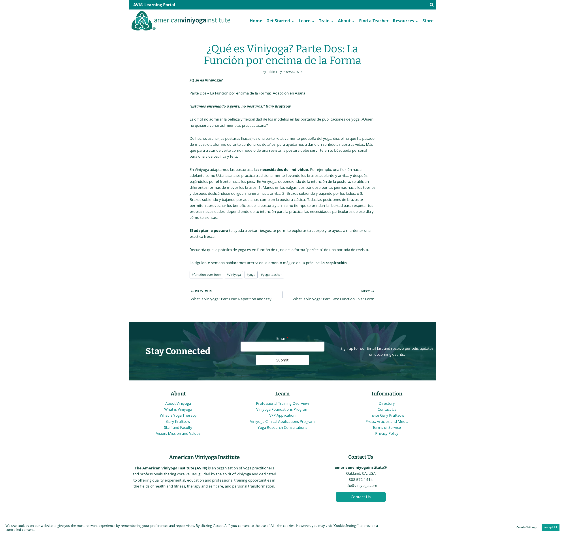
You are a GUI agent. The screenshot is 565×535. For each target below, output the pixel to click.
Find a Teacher (374, 21)
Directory (387, 403)
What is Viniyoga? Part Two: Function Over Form (333, 295)
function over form (206, 274)
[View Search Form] (432, 5)
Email (282, 338)
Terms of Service (387, 427)
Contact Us (387, 409)
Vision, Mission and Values (178, 433)
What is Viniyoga (178, 409)
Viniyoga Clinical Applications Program (282, 421)
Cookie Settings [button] (526, 527)
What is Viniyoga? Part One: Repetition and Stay (231, 295)
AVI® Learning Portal (154, 4)
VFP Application (282, 415)
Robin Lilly (274, 72)
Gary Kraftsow (178, 421)
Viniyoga (234, 274)
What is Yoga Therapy (178, 415)
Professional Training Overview (282, 403)
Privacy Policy (386, 433)
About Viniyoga (178, 403)
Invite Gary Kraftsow (386, 415)
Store (427, 21)
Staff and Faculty (178, 427)
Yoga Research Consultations (282, 427)
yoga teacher (271, 274)
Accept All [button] (550, 527)
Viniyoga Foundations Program (282, 409)
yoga (251, 274)
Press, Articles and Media (386, 421)
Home (256, 21)
